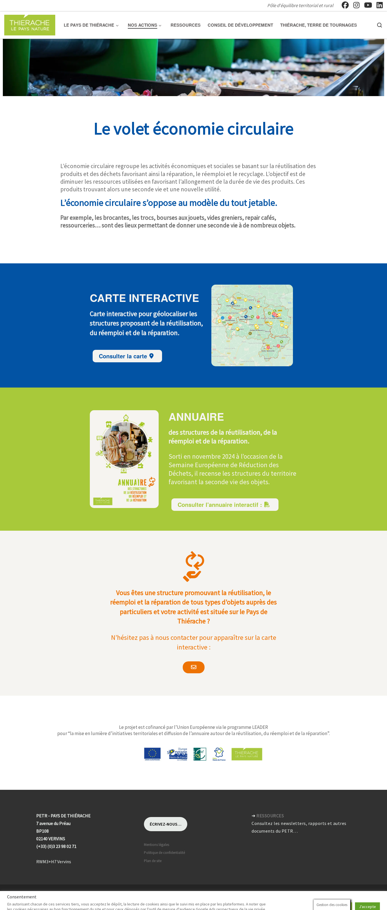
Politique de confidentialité (164, 852)
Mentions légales (156, 844)
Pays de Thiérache (35, 894)
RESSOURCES (270, 815)
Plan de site (152, 860)
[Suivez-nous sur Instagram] (356, 5)
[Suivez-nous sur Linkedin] (380, 5)
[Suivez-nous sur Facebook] (345, 5)
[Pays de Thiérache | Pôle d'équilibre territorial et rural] (29, 24)
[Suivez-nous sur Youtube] (368, 5)
